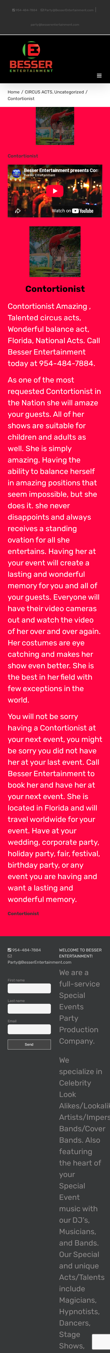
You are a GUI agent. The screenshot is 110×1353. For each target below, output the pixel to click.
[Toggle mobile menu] (99, 75)
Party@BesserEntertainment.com (69, 10)
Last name (16, 1001)
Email (12, 1021)
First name (16, 980)
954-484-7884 (26, 10)
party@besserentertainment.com (55, 24)
